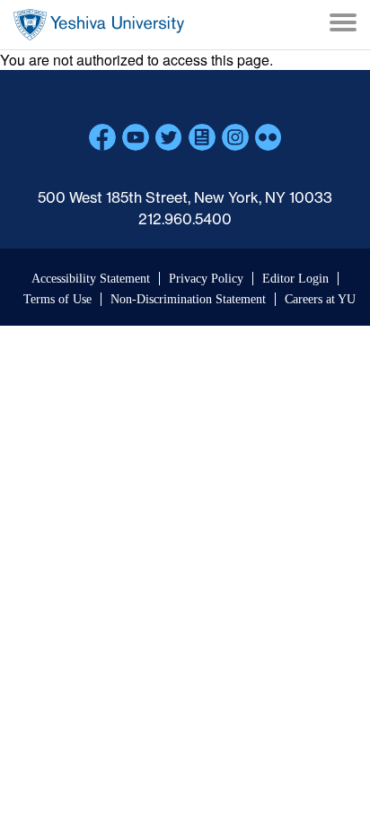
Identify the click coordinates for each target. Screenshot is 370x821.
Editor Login (295, 278)
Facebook (102, 137)
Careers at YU (320, 299)
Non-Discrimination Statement (188, 299)
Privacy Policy (206, 278)
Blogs (202, 137)
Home (98, 24)
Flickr (268, 137)
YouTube (135, 137)
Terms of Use (57, 299)
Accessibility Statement (90, 278)
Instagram (235, 137)
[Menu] (343, 24)
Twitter (168, 137)
